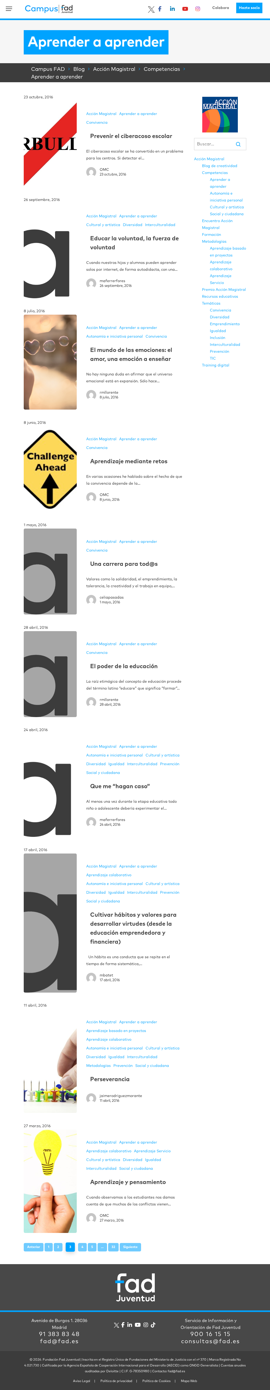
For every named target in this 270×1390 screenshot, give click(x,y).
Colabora (220, 8)
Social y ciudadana (103, 773)
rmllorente (109, 392)
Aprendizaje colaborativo (108, 875)
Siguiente (130, 1247)
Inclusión (217, 338)
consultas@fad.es (210, 1342)
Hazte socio (249, 8)
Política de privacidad (116, 1381)
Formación (211, 235)
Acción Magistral (101, 114)
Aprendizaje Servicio (152, 1151)
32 (113, 1247)
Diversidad (132, 225)
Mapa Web (189, 1381)
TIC (213, 358)
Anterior (33, 1247)
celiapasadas (112, 597)
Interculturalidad (160, 225)
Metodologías (98, 1066)
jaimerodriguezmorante (121, 1096)
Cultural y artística (103, 225)
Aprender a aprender (138, 114)
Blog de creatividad (219, 166)
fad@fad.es (59, 1342)
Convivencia (97, 123)
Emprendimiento (225, 324)
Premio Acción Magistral (224, 290)
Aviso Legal (81, 1381)
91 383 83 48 (59, 1334)
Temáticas (211, 303)
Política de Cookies (156, 1381)
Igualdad (116, 764)
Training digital (215, 365)
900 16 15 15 (210, 1334)
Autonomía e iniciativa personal (114, 336)
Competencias (215, 173)
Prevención (169, 764)
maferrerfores (112, 281)
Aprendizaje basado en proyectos (116, 1031)
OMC (104, 170)
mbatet (106, 975)
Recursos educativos (220, 297)
